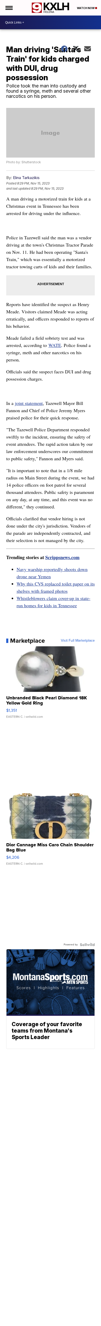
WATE (54, 345)
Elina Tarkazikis (26, 177)
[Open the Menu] (8, 7)
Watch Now (86, 8)
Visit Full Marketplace (78, 640)
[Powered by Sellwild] (87, 944)
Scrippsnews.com (62, 557)
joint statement (29, 403)
